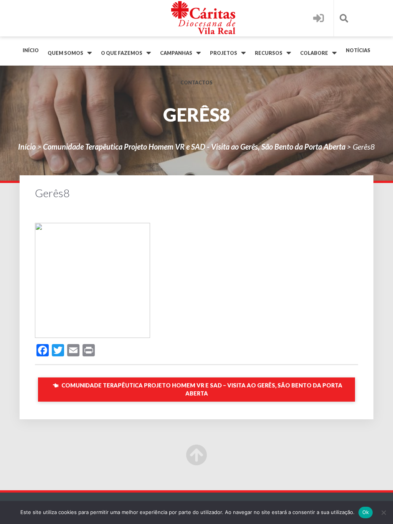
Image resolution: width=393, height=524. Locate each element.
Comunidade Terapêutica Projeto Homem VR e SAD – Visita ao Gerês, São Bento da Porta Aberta (201, 389)
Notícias (358, 50)
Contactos (196, 83)
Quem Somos (65, 53)
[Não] (383, 512)
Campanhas (176, 53)
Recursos (268, 53)
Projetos (223, 53)
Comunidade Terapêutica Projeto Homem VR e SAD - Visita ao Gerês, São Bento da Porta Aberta (194, 146)
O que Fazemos (121, 53)
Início (31, 50)
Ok (365, 512)
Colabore (314, 53)
